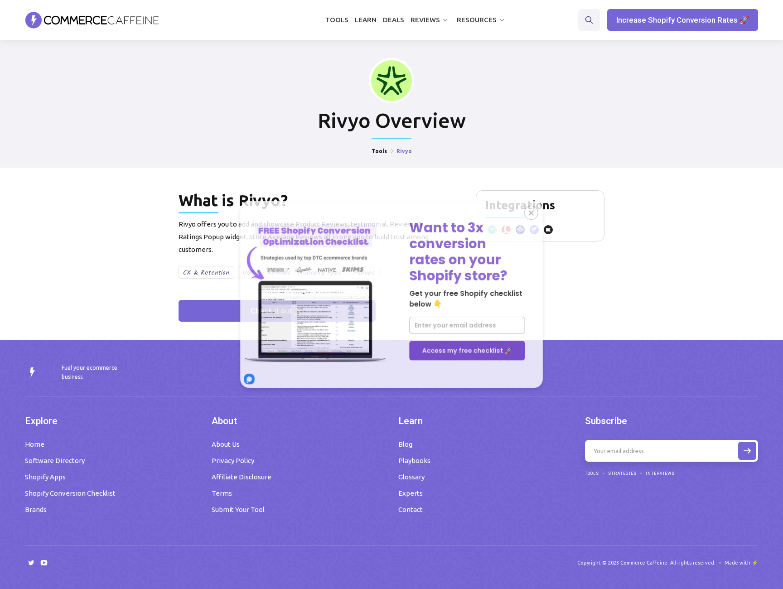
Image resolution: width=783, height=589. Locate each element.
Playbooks (414, 460)
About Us (226, 444)
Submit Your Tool (238, 509)
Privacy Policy (233, 460)
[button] (430, 20)
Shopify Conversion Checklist (70, 493)
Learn (366, 20)
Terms (222, 493)
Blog (405, 444)
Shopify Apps (45, 477)
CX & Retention (206, 273)
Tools (336, 20)
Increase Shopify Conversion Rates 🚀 (682, 19)
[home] (92, 20)
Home (34, 444)
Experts (410, 493)
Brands (36, 509)
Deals (393, 20)
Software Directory (55, 460)
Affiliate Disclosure (241, 477)
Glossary (411, 477)
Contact (410, 509)
